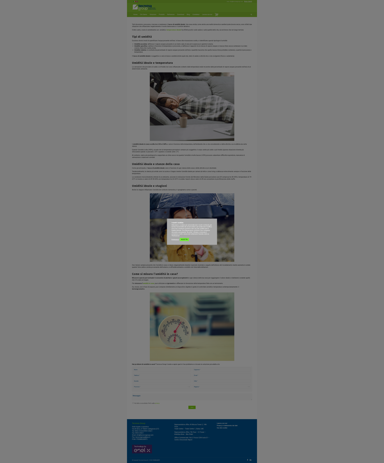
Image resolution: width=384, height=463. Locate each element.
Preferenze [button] (175, 239)
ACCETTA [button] (184, 239)
